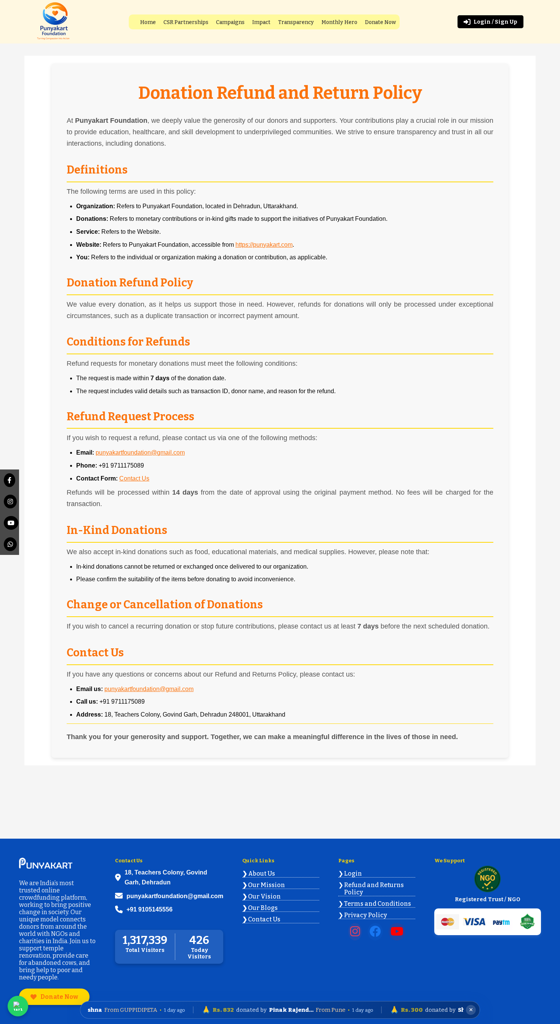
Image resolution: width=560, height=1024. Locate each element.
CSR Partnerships (185, 22)
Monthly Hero (339, 22)
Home (148, 22)
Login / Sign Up (495, 22)
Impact (261, 22)
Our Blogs (263, 907)
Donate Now (380, 22)
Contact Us (134, 478)
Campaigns (230, 22)
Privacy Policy (365, 915)
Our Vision (264, 896)
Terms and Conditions (377, 903)
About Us (261, 873)
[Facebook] (9, 480)
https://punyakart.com (264, 244)
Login (353, 873)
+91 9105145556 (149, 909)
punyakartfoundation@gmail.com (140, 452)
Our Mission (266, 885)
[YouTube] (9, 523)
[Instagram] (9, 501)
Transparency (296, 22)
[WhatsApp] (9, 544)
